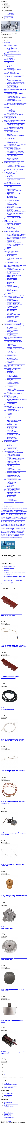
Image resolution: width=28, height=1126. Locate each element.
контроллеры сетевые (12, 421)
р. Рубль (6, 7)
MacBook (9, 65)
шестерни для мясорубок (13, 125)
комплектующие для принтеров (12, 340)
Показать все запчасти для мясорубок (14, 128)
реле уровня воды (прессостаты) (15, 202)
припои (9, 444)
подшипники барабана (13, 200)
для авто (6, 55)
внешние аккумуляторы (13, 373)
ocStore (9, 1121)
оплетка (9, 442)
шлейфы (9, 293)
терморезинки (10, 485)
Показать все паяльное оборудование (13, 404)
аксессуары (7, 42)
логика (8, 423)
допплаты (9, 272)
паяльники (10, 400)
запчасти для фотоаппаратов (14, 304)
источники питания (12, 254)
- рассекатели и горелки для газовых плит (12, 520)
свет (8, 52)
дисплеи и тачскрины (12, 330)
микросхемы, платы (12, 331)
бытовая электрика (9, 47)
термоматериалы (8, 481)
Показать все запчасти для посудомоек (14, 161)
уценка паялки (11, 403)
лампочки (9, 175)
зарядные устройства (12, 376)
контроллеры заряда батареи (14, 420)
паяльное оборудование (10, 396)
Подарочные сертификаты (11, 1104)
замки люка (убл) (11, 189)
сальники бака (10, 206)
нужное (9, 44)
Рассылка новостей (9, 1117)
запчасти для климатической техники (14, 75)
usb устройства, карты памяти (15, 297)
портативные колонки (13, 383)
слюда (8, 180)
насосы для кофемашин (13, 96)
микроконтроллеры (12, 424)
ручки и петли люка (12, 204)
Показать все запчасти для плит (12, 145)
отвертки (9, 465)
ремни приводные (11, 111)
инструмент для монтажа (13, 454)
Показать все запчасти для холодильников (15, 249)
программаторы (8, 406)
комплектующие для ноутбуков (12, 266)
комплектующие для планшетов (12, 324)
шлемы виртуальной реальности (15, 390)
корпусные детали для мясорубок (15, 123)
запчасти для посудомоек (10, 147)
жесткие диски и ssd (12, 273)
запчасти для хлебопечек (10, 221)
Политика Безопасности (10, 1086)
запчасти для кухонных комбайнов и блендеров (13, 513)
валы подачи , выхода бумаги (14, 342)
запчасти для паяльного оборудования (17, 399)
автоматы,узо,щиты (12, 48)
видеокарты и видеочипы (13, 271)
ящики (8, 248)
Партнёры (6, 1105)
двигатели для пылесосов (13, 165)
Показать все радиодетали (11, 440)
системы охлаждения (12, 290)
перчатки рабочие (11, 466)
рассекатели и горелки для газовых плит (14, 576)
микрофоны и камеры (12, 333)
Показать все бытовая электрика (12, 54)
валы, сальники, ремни (13, 224)
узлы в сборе (10, 361)
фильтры (9, 247)
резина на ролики (11, 352)
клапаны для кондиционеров (14, 80)
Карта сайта (7, 1096)
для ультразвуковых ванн (13, 492)
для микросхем (11, 409)
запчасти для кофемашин (10, 92)
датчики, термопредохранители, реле (17, 234)
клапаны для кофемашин (13, 94)
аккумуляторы (10, 372)
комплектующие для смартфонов (12, 368)
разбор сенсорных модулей (14, 469)
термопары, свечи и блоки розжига (16, 144)
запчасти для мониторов (13, 302)
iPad (8, 62)
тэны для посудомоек (12, 155)
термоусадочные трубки (13, 488)
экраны (9, 392)
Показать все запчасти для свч (12, 183)
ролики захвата (11, 354)
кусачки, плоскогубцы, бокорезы (15, 458)
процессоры (10, 313)
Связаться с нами (8, 1093)
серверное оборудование (13, 314)
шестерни (9, 362)
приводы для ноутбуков (13, 286)
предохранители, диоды (13, 179)
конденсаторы (10, 192)
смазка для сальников (12, 210)
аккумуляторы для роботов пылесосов (17, 163)
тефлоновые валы (11, 358)
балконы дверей (11, 233)
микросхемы (10, 280)
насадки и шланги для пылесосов (16, 166)
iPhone (8, 63)
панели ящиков (11, 240)
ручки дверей (10, 241)
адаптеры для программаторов (15, 407)
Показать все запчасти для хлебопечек (14, 230)
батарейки (9, 414)
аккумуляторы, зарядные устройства (16, 326)
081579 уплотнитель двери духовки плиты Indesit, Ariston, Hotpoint (12, 708)
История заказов (8, 1114)
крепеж (9, 457)
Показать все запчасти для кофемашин (14, 104)
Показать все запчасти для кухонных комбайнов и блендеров (13, 115)
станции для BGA (11, 473)
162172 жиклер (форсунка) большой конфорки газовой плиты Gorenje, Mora (14, 896)
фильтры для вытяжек (12, 87)
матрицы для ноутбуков (13, 279)
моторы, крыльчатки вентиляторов (16, 238)
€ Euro (5, 4)
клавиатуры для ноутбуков (14, 275)
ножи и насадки (11, 110)
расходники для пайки (10, 441)
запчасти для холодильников (11, 231)
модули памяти (11, 282)
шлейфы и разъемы (12, 335)
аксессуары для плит (12, 131)
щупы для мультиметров (13, 264)
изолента (9, 493)
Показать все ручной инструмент (12, 479)
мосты (8, 283)
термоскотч (10, 486)
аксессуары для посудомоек (14, 148)
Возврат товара (8, 1095)
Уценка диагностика (12, 262)
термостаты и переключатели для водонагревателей (15, 84)
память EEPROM (11, 428)
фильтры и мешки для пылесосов (15, 169)
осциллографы (11, 256)
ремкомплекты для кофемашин (15, 100)
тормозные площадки (12, 359)
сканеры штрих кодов (12, 317)
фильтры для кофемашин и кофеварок (17, 103)
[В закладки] (7, 624)
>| (4, 1074)
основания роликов (12, 345)
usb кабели (10, 371)
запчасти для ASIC (9, 70)
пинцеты (9, 468)
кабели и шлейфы (11, 307)
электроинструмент (12, 478)
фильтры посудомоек (12, 158)
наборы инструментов (13, 461)
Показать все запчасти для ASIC (12, 73)
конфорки (9, 134)
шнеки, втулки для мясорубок (15, 127)
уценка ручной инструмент (14, 476)
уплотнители (10, 156)
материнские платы (12, 278)
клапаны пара (10, 118)
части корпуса (10, 334)
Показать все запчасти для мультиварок (14, 120)
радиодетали (7, 411)
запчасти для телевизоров (13, 303)
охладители (10, 497)
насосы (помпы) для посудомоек (15, 152)
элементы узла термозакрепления (16, 364)
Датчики (9, 416)
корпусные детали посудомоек (15, 151)
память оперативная (12, 431)
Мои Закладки (7, 1115)
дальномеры (10, 252)
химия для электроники (10, 490)
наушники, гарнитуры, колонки (15, 311)
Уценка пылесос (11, 168)
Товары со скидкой (9, 1106)
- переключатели (21, 518)
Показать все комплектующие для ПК (14, 323)
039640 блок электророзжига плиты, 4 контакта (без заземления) (11, 614)
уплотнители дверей (12, 245)
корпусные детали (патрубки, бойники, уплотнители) (14, 194)
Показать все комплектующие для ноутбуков (15, 295)
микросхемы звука (12, 426)
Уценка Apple (10, 68)
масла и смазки (11, 496)
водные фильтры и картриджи (15, 93)
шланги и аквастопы (12, 159)
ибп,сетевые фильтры (12, 306)
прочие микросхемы (12, 433)
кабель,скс (9, 49)
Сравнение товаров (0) (7, 583)
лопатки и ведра (11, 228)
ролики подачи (11, 357)
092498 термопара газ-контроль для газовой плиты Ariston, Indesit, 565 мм (13, 771)
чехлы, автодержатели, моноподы (16, 388)
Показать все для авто (9, 59)
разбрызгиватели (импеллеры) (15, 154)
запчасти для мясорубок (10, 121)
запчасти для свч (8, 172)
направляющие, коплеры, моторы (16, 178)
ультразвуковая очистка (13, 475)
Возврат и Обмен (8, 1087)
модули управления (12, 197)
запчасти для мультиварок (11, 117)
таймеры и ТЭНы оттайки (14, 242)
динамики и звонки (12, 328)
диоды (8, 417)
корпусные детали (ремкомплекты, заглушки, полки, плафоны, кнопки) (16, 236)
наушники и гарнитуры (13, 382)
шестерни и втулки (12, 113)
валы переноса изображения (14, 341)
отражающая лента (12, 482)
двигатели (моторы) (12, 187)
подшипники (10, 349)
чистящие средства (12, 321)
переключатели (11, 138)
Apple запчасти (11, 268)
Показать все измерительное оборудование (15, 265)
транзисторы (10, 435)
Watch (8, 66)
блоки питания (11, 299)
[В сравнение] (9, 624)
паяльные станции (12, 402)
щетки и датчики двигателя (14, 217)
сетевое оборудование (13, 316)
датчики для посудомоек (13, 149)
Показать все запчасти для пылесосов (14, 171)
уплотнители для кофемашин (14, 101)
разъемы (9, 289)
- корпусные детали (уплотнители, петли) (14, 518)
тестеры (9, 259)
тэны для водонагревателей (14, 86)
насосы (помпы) (11, 199)
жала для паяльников (12, 397)
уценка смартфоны (12, 385)
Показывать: (4, 589)
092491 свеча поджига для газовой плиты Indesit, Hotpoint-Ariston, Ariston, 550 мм (12, 739)
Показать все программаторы (11, 410)
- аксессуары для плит (17, 515)
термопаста (10, 483)
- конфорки (15, 517)
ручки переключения (12, 142)
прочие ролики (11, 351)
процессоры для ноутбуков (14, 287)
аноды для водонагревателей (14, 76)
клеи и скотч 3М (11, 495)
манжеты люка (11, 196)
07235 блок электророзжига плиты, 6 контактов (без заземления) (11, 677)
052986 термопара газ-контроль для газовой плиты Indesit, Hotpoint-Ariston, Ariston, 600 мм (14, 646)
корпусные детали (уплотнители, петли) (14, 572)
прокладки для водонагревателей (15, 82)
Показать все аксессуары (10, 45)
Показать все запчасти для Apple (12, 69)
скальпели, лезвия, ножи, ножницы (16, 471)
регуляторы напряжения (13, 434)
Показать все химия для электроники (13, 502)
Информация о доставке (10, 1084)
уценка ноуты (10, 292)
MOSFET (9, 413)
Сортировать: (4, 587)
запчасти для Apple (9, 61)
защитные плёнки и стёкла (14, 378)
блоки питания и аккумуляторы (15, 269)
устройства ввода (11, 318)
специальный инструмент (14, 472)
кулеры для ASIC (11, 72)
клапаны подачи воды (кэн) (14, 190)
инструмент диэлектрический (15, 452)
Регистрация (10, 13)
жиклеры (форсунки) (12, 132)
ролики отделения (11, 355)
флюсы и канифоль (12, 447)
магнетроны (10, 176)
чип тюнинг (10, 58)
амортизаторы (10, 186)
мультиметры (10, 255)
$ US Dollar (6, 6)
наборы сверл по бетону (13, 464)
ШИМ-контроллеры (12, 438)
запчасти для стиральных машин (12, 185)
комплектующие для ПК (10, 296)
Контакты (6, 1083)
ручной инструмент (9, 451)
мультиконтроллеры (12, 427)
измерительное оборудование (11, 251)
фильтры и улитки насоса (13, 216)
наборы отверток (11, 462)
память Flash (10, 430)
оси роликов (10, 344)
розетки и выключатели (13, 51)
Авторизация (10, 14)
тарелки (9, 182)
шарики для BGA (11, 448)
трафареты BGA (11, 445)
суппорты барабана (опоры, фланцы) (16, 211)
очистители (10, 499)
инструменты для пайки (13, 455)
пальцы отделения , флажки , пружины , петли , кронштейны (15, 347)
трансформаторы (11, 437)
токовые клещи (11, 261)
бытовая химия (11, 173)
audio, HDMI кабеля (12, 369)
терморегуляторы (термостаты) (15, 244)
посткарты (9, 285)
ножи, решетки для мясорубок (15, 124)
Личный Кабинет (8, 1113)
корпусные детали (11, 276)
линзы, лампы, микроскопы (14, 459)
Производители (8, 1102)
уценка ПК (10, 320)
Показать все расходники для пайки (13, 450)
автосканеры (10, 56)
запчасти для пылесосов (10, 162)
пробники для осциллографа (14, 258)
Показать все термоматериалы (12, 489)
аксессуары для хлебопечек (14, 223)
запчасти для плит (8, 130)
